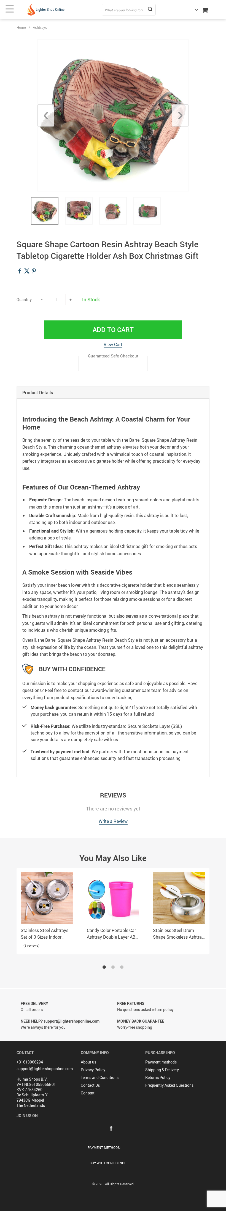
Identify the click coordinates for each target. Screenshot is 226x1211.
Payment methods (161, 1062)
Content (88, 1093)
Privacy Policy (93, 1069)
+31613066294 (30, 1062)
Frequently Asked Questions (169, 1085)
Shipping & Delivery (162, 1069)
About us (88, 1062)
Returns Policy (157, 1077)
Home (21, 27)
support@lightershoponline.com (45, 1068)
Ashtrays (40, 27)
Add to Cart (113, 329)
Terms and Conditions (100, 1077)
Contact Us (90, 1085)
